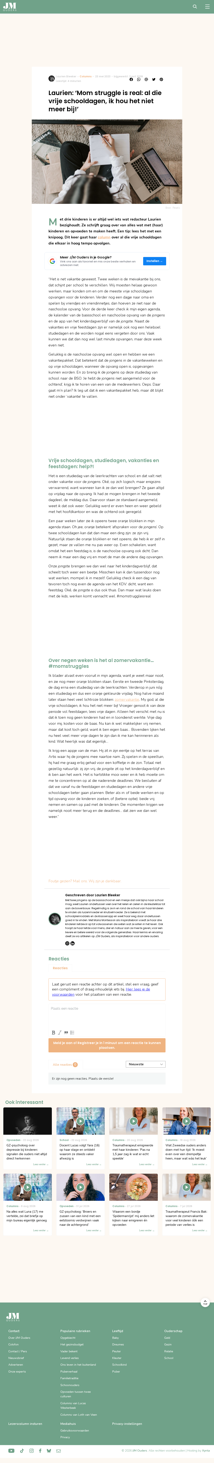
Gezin (168, 1344)
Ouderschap (173, 1331)
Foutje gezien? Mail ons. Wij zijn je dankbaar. (84, 881)
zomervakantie (127, 699)
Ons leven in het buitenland (78, 1365)
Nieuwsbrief (16, 1358)
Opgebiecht (67, 1338)
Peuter (116, 1351)
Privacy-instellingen (127, 1424)
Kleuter (116, 1358)
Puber (116, 1372)
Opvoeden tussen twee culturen (75, 1394)
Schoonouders (69, 1385)
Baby (115, 1338)
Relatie (168, 1351)
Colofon (13, 1344)
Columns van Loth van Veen (78, 1415)
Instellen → (154, 261)
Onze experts (17, 1372)
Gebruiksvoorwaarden (74, 1431)
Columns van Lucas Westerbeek (73, 1405)
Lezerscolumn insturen (25, 1424)
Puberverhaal (68, 1372)
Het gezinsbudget (72, 1344)
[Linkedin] (72, 943)
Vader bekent (69, 1351)
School (168, 1358)
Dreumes (118, 1344)
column (104, 237)
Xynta (206, 1451)
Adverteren (15, 1365)
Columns (86, 76)
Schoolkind (119, 1365)
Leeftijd (117, 1331)
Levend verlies (69, 1358)
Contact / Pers (17, 1351)
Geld (167, 1338)
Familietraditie (69, 1378)
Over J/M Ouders (19, 1338)
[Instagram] (67, 943)
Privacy (65, 1437)
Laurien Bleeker (66, 76)
